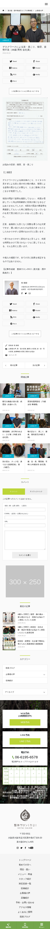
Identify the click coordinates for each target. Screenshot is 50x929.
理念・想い (25, 869)
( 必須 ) (16, 505)
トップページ (25, 860)
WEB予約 (25, 722)
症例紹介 (9, 680)
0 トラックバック (36, 491)
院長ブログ (10, 668)
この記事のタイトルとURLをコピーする (25, 91)
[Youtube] (31, 848)
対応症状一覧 (25, 884)
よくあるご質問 (25, 912)
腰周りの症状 (31, 349)
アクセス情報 (25, 907)
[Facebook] (22, 293)
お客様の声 (6, 40)
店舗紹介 (25, 898)
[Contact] (29, 293)
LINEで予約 (25, 741)
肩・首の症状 (21, 349)
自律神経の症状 (19, 351)
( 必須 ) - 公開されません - (17, 513)
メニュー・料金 (25, 874)
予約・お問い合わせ (25, 902)
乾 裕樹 (24, 283)
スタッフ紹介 (25, 879)
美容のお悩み (30, 351)
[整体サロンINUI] (25, 819)
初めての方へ (25, 865)
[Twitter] (25, 293)
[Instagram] (17, 848)
